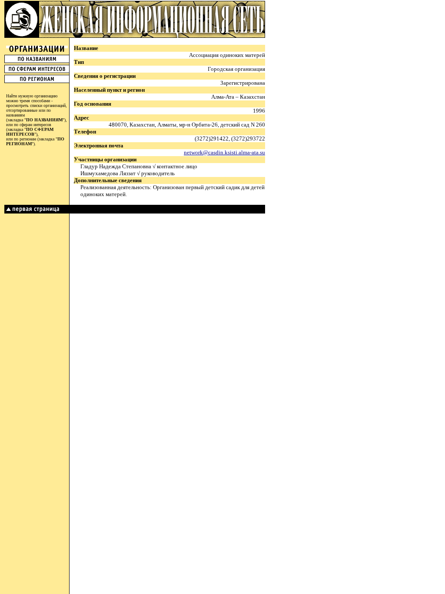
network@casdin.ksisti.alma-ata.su (224, 152)
